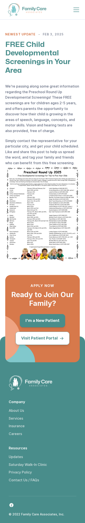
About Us (16, 410)
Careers (15, 434)
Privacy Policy (20, 472)
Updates (16, 457)
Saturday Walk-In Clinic (28, 464)
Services (16, 418)
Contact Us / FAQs (24, 480)
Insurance (17, 426)
